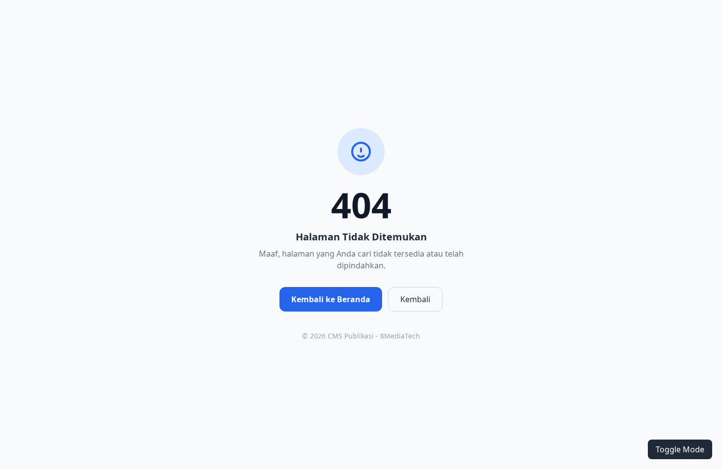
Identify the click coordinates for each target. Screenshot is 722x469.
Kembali (415, 299)
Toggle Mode (680, 449)
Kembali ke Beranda (330, 299)
